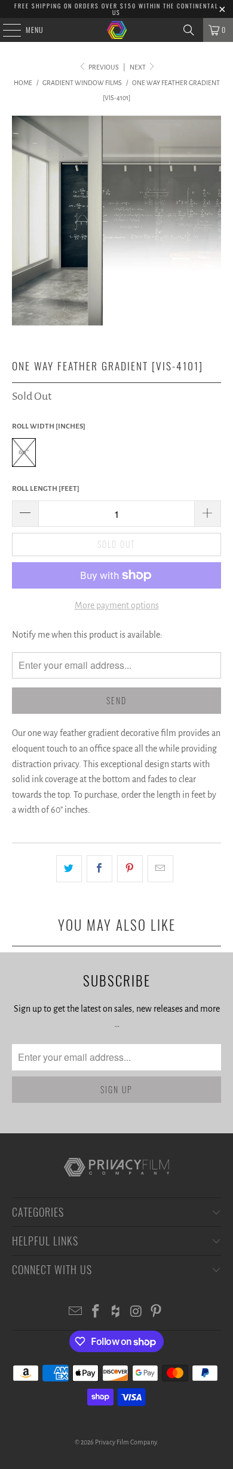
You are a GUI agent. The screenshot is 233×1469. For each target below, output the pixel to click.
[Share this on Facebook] (99, 869)
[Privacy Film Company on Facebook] (96, 1313)
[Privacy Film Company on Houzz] (116, 1313)
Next (138, 67)
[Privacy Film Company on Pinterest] (156, 1313)
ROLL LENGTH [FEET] (45, 489)
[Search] (188, 30)
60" (24, 452)
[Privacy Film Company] (117, 30)
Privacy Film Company (126, 1442)
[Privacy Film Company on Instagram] (136, 1313)
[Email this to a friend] (160, 869)
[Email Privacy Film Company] (76, 1313)
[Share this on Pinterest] (130, 869)
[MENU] (5, 30)
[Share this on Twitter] (69, 869)
